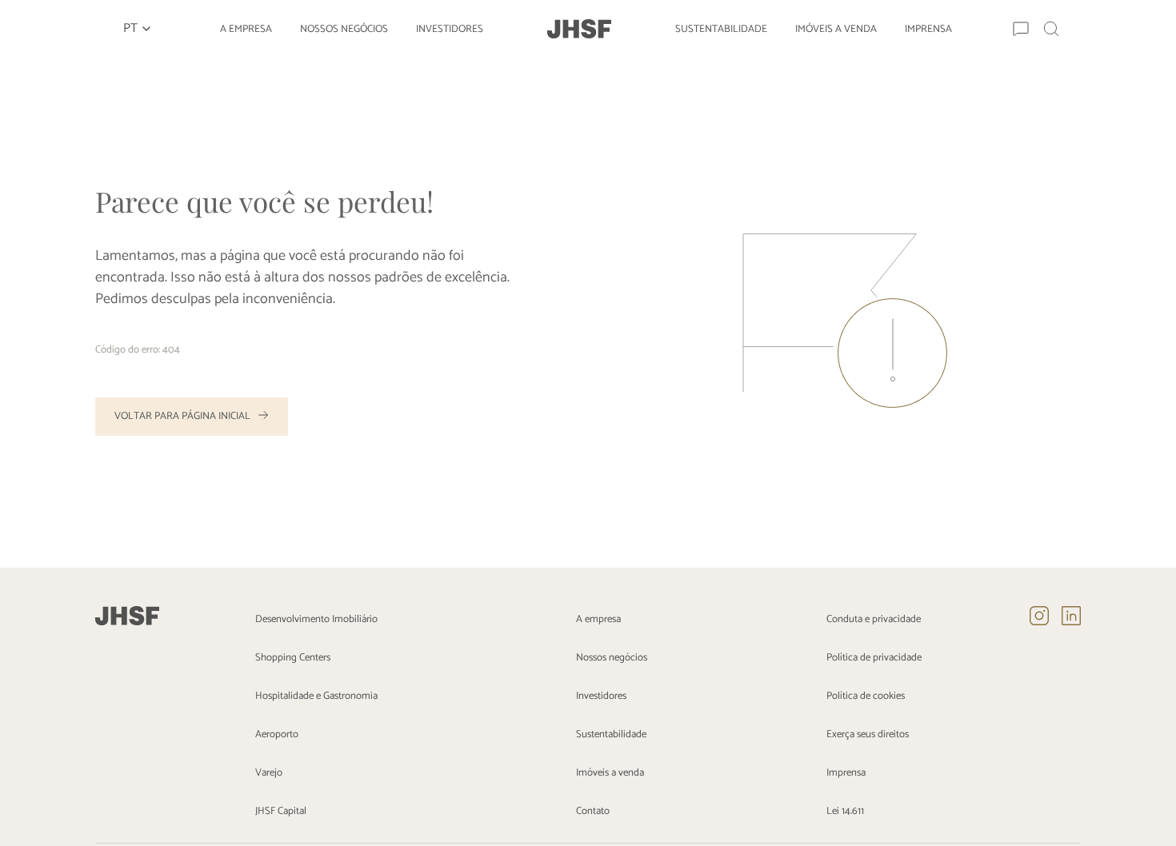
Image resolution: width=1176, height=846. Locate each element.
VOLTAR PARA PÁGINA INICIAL (182, 416)
